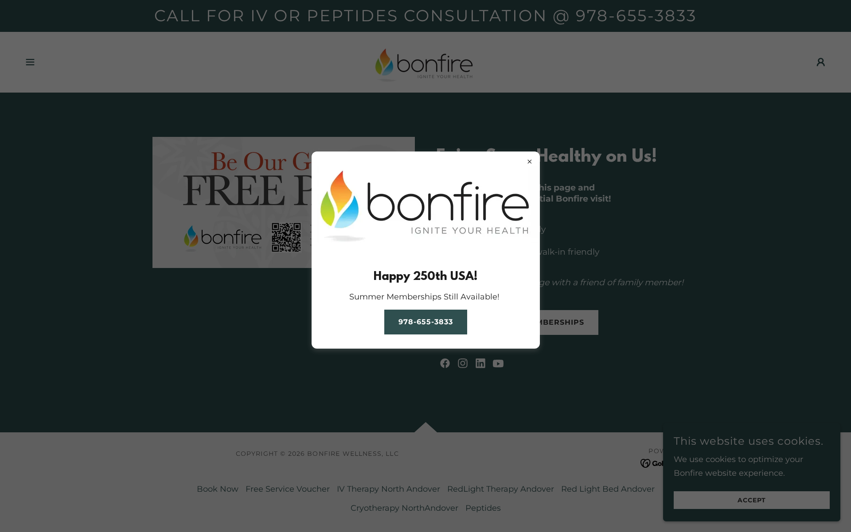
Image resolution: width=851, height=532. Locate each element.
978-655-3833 (425, 322)
